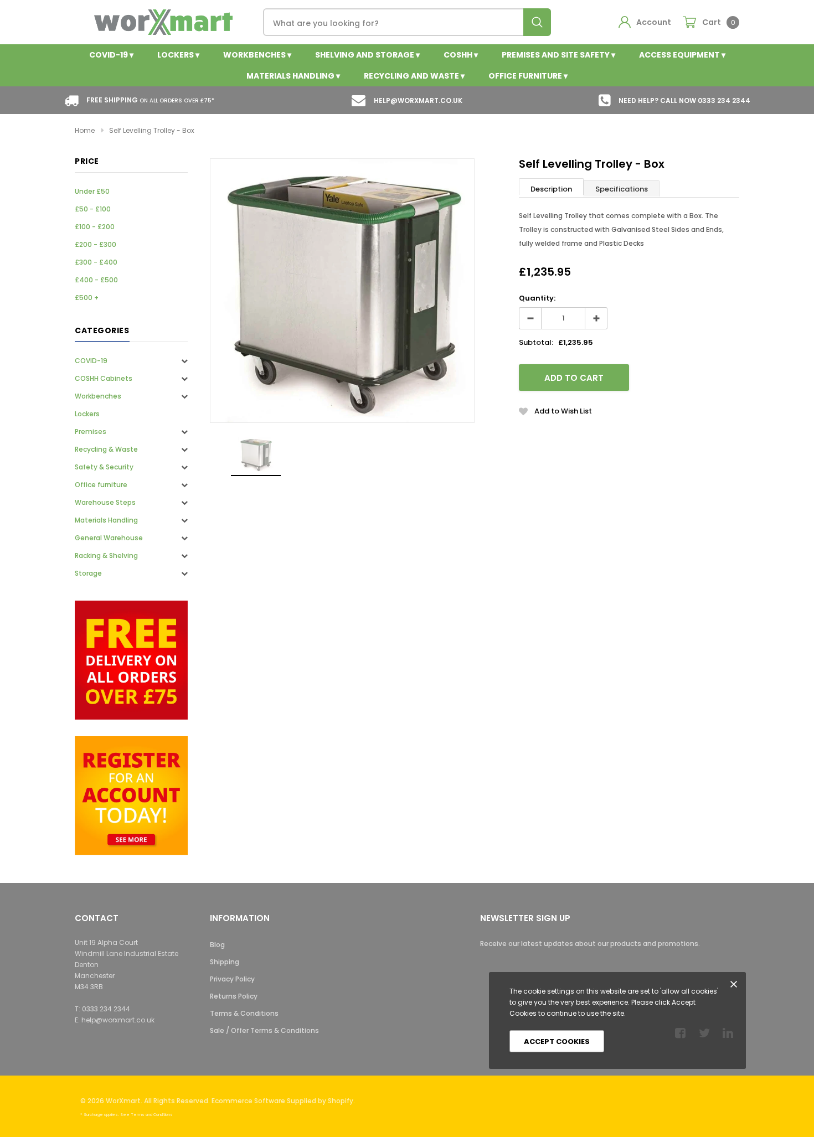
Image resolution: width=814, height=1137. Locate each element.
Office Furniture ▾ (528, 75)
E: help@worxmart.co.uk (114, 1020)
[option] (342, 290)
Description (551, 189)
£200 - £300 (95, 244)
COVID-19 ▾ (111, 54)
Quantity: (537, 298)
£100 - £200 (95, 226)
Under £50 (92, 191)
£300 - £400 (96, 262)
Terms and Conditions (152, 1115)
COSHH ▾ (461, 54)
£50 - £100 (93, 209)
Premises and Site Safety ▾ (558, 54)
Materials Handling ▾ (293, 75)
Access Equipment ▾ (682, 54)
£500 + (87, 297)
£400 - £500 (96, 280)
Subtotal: (536, 342)
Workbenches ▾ (257, 54)
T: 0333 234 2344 (102, 1009)
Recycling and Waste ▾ (414, 75)
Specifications (621, 189)
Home (85, 130)
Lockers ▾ (178, 54)
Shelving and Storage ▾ (367, 54)
